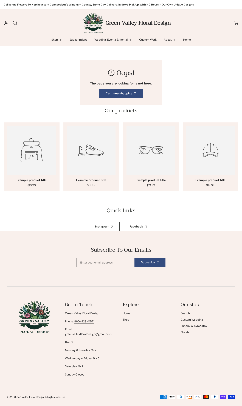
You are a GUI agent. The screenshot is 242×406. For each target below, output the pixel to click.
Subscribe (148, 262)
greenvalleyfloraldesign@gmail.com (88, 334)
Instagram (102, 226)
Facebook (136, 226)
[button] (57, 40)
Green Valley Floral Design (29, 397)
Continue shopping (119, 93)
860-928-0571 (84, 321)
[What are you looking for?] (15, 23)
